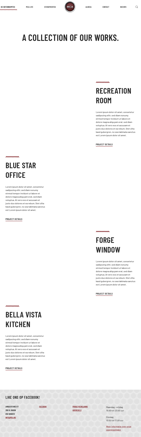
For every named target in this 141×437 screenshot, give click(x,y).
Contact (105, 7)
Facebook (43, 406)
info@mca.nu (11, 417)
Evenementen (50, 7)
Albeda (88, 7)
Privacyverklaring (80, 406)
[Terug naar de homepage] (71, 7)
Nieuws (123, 7)
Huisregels (77, 410)
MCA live (29, 7)
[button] (136, 7)
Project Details (104, 144)
